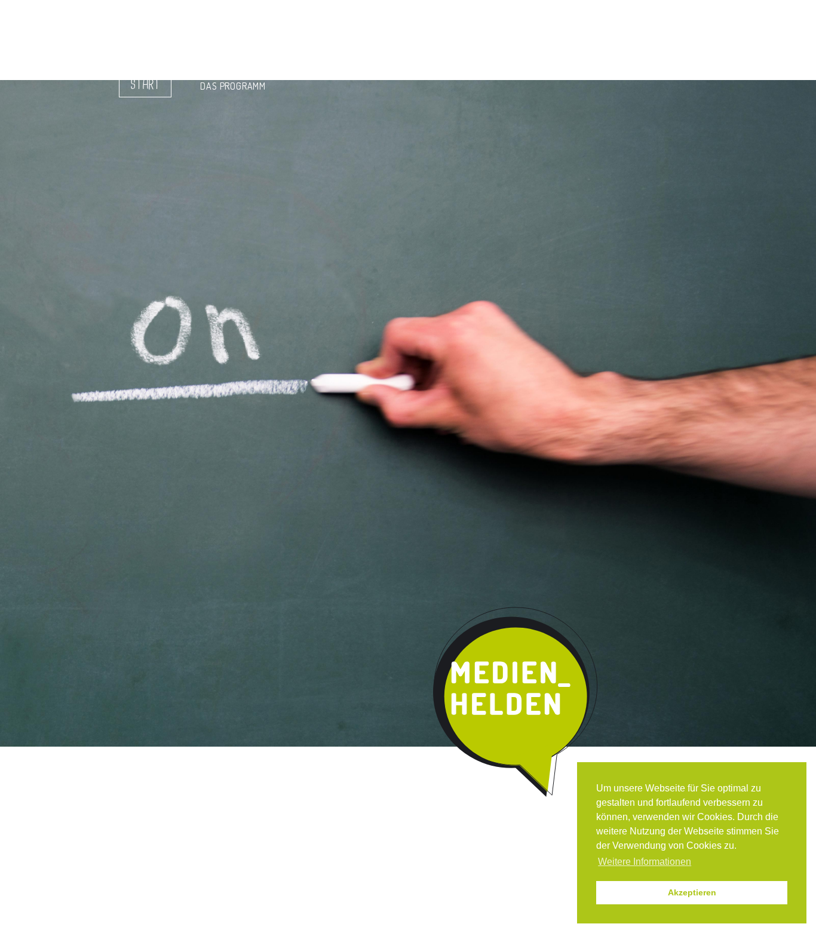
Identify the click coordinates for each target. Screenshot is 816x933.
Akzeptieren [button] (692, 892)
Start (145, 85)
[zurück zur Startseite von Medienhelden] (516, 702)
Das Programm (233, 86)
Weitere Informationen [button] (644, 862)
